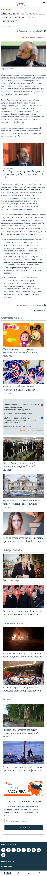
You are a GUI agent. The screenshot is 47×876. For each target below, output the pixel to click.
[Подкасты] (39, 850)
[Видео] (29, 873)
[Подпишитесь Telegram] (24, 850)
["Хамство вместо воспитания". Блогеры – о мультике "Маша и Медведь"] (23, 335)
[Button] (22, 31)
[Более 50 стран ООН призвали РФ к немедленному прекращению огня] (23, 673)
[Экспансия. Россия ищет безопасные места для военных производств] (23, 596)
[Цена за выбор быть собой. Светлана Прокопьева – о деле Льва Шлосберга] (23, 523)
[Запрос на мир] (23, 566)
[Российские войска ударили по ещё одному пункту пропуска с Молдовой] (23, 639)
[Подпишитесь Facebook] (8, 850)
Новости (5, 10)
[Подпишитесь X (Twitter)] (13, 850)
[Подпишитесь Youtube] (19, 850)
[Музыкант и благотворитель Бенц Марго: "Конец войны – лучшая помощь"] (23, 486)
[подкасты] (18, 873)
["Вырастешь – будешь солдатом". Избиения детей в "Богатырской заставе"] (23, 715)
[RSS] (34, 850)
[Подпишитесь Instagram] (29, 850)
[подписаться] (3, 855)
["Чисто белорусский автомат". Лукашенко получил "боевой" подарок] (23, 449)
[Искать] (39, 873)
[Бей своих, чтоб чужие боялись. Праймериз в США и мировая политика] (23, 372)
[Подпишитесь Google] (3, 850)
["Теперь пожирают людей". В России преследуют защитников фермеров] (23, 752)
